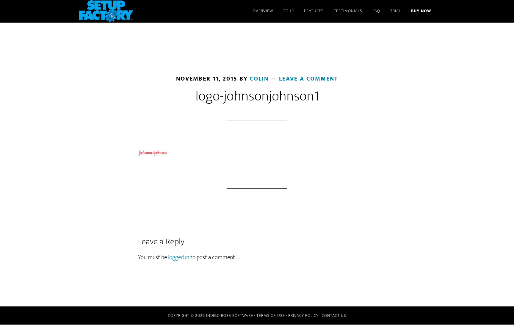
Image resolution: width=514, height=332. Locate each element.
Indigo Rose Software (229, 315)
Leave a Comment (308, 79)
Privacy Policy (303, 315)
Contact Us (334, 315)
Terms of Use (270, 315)
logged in (178, 257)
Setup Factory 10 (132, 11)
